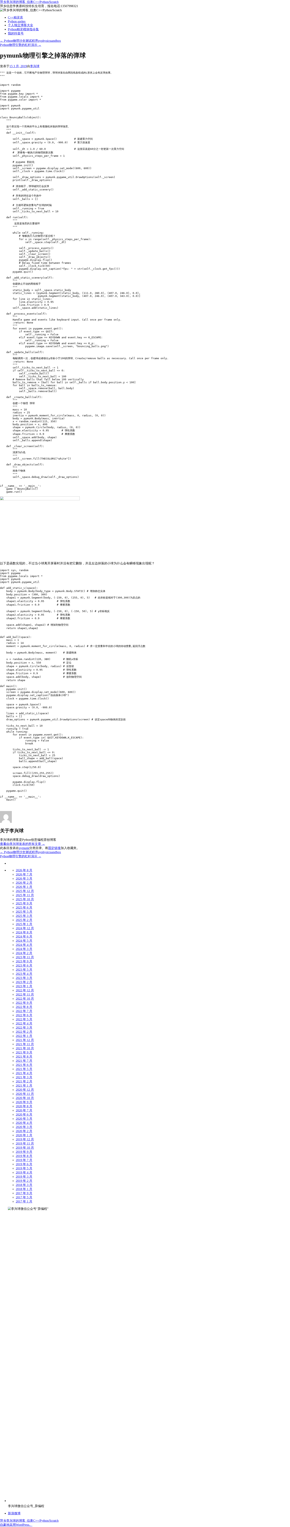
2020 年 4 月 (24, 1122)
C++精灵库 (15, 17)
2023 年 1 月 (24, 986)
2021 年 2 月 (24, 1081)
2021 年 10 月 (25, 1048)
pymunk (24, 848)
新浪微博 (14, 1513)
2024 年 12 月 (25, 928)
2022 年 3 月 (24, 1027)
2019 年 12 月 (25, 1139)
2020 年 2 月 (24, 1131)
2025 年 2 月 (24, 920)
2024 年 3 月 (24, 949)
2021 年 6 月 (24, 1064)
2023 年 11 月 (25, 957)
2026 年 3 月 (24, 878)
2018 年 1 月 (24, 1189)
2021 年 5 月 (24, 1069)
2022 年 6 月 (24, 1015)
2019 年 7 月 (24, 1160)
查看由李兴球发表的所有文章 (22, 844)
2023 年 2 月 (24, 982)
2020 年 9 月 (24, 1102)
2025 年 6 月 (24, 907)
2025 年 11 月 (25, 895)
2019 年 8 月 (24, 1156)
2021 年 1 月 (24, 1085)
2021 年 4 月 (24, 1073)
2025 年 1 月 (24, 924)
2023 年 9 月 (24, 961)
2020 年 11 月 (25, 1093)
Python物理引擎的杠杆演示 (20, 45)
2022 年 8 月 (24, 1007)
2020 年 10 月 (25, 1098)
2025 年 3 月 (24, 915)
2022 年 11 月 (25, 994)
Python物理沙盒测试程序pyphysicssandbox (30, 40)
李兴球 (34, 66)
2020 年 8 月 (24, 1106)
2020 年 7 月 (24, 1110)
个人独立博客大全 (20, 25)
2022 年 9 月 (24, 1002)
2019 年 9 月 (24, 1151)
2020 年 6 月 (24, 1114)
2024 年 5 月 (24, 940)
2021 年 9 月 (24, 1052)
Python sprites (16, 21)
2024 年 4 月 (24, 944)
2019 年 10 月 (25, 1147)
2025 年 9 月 (24, 903)
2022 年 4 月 (24, 1023)
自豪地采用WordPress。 (16, 1524)
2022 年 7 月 (24, 1011)
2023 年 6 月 (24, 965)
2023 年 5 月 (24, 969)
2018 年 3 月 (24, 1185)
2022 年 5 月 (24, 1019)
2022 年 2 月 (24, 1031)
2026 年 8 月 (24, 870)
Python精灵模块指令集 (23, 29)
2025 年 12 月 (25, 891)
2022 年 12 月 (25, 990)
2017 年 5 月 (24, 1197)
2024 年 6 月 (24, 936)
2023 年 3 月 (24, 978)
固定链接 (54, 848)
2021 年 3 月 (24, 1077)
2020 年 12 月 (25, 1089)
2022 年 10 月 (25, 998)
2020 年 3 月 (24, 1127)
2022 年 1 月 (24, 1036)
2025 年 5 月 (24, 911)
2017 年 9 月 (24, 1193)
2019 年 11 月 (25, 1143)
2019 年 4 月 (24, 1172)
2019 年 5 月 (24, 1168)
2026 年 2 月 (24, 882)
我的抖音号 (16, 33)
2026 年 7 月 (24, 874)
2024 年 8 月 (24, 932)
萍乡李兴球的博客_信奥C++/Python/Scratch (29, 2)
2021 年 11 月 (25, 1044)
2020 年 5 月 (24, 1118)
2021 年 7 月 (24, 1060)
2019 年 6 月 (24, 1164)
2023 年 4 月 (24, 973)
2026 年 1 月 (24, 886)
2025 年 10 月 (25, 899)
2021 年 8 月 (24, 1056)
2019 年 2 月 (24, 1180)
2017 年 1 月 (24, 1201)
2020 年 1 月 (24, 1135)
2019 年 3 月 (24, 1176)
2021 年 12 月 (25, 1040)
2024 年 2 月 (24, 953)
